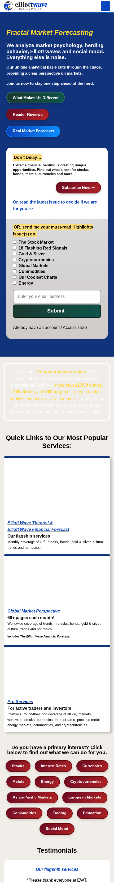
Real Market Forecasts (33, 131)
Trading (60, 813)
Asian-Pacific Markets (32, 797)
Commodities (24, 813)
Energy (47, 781)
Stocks (18, 766)
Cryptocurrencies (86, 781)
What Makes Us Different (36, 98)
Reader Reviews (28, 114)
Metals (18, 781)
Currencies (92, 766)
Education (92, 813)
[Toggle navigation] (105, 6)
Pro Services (20, 701)
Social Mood (57, 828)
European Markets (84, 797)
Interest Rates (53, 766)
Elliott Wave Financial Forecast (38, 529)
